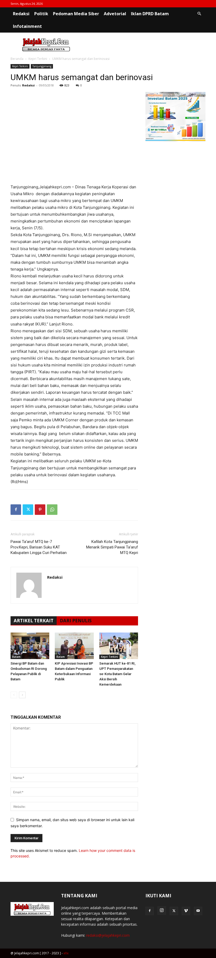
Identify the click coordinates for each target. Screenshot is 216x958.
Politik (41, 14)
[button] (199, 13)
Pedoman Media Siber (76, 14)
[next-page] (22, 695)
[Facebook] (16, 509)
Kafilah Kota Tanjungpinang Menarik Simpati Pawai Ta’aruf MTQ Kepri (112, 547)
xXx (65, 953)
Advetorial (115, 14)
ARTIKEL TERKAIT (33, 621)
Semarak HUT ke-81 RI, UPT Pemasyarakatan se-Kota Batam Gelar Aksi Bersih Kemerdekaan (117, 673)
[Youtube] (198, 911)
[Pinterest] (40, 509)
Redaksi (21, 14)
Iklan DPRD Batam (150, 14)
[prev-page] (14, 695)
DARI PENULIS (76, 621)
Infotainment (27, 26)
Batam (16, 657)
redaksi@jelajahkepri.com (108, 935)
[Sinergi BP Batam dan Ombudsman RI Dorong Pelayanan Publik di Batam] (30, 646)
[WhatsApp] (52, 509)
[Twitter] (28, 509)
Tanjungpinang (41, 66)
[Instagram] (162, 910)
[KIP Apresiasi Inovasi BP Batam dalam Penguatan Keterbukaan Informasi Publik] (74, 646)
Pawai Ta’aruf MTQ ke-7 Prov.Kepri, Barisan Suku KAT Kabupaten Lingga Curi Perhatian (39, 547)
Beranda (17, 58)
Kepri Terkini (37, 58)
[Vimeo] (186, 911)
